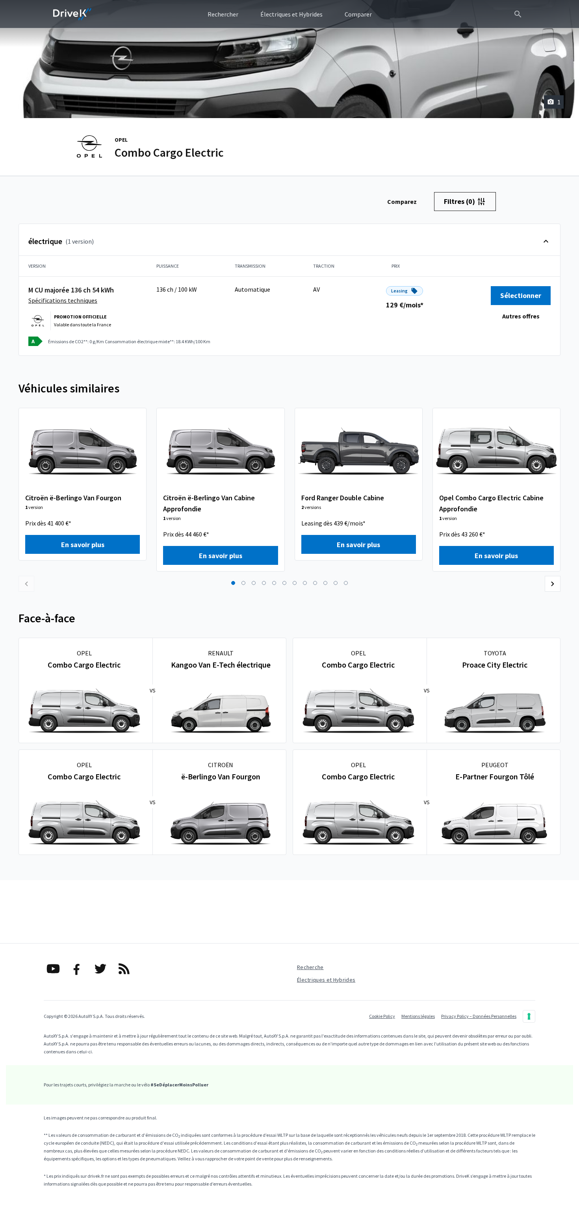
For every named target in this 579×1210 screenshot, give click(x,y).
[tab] (402, 201)
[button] (233, 583)
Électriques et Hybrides (326, 979)
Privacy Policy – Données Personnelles (478, 1016)
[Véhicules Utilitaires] (72, 14)
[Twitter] (100, 968)
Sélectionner (520, 295)
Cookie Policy (382, 1016)
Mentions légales (418, 1016)
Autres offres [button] (521, 316)
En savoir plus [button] (82, 544)
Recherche (310, 967)
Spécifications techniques (62, 300)
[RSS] (124, 968)
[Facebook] (76, 968)
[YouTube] (53, 968)
